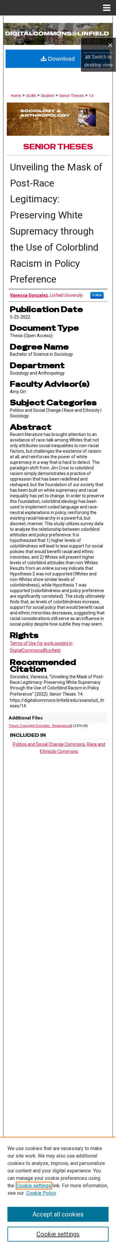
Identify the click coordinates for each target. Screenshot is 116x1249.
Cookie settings (34, 1186)
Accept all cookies (58, 1214)
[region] (58, 1193)
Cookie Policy (41, 1193)
